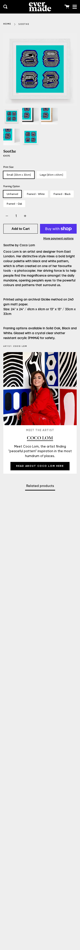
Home (7, 24)
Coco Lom (20, 346)
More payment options (58, 238)
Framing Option (11, 186)
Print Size (8, 167)
